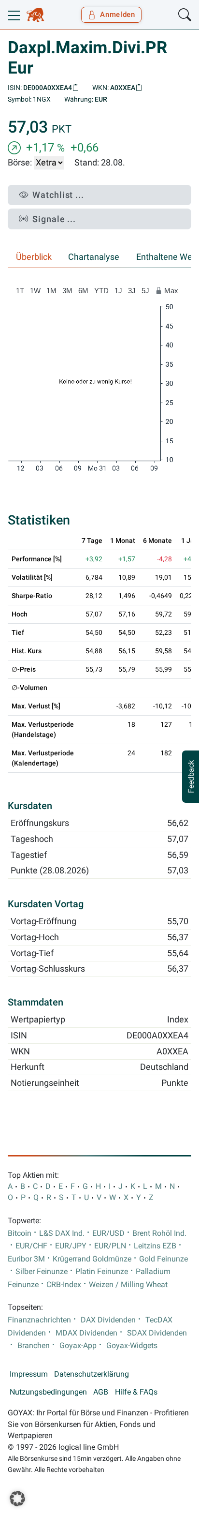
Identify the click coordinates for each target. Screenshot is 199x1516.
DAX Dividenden (108, 1320)
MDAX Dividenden (86, 1333)
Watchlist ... (58, 195)
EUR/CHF (31, 1246)
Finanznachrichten (39, 1320)
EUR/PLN (110, 1246)
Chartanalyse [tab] (93, 257)
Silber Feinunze (41, 1271)
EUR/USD (108, 1233)
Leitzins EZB (155, 1246)
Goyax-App (78, 1345)
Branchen (33, 1345)
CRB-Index (63, 1284)
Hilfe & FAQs (136, 1392)
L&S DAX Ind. (62, 1233)
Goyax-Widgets (131, 1345)
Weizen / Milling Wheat (128, 1284)
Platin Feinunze (101, 1271)
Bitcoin (19, 1233)
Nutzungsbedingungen (48, 1392)
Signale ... (54, 219)
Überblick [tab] (34, 257)
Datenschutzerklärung (91, 1374)
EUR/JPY (70, 1246)
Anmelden (117, 14)
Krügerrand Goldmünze (92, 1259)
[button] (17, 1498)
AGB (100, 1392)
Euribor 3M (26, 1259)
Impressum (29, 1374)
